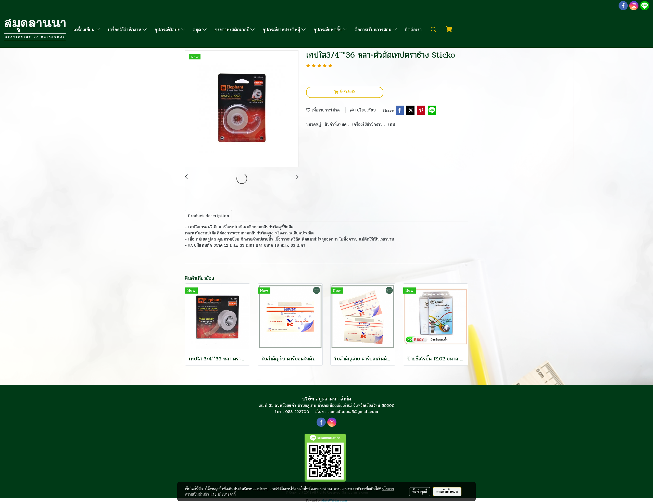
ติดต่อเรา (413, 29)
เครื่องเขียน (84, 29)
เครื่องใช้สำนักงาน (125, 29)
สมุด (198, 29)
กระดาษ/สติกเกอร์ (232, 29)
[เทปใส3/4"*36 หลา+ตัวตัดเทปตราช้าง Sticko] (241, 109)
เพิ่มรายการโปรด (325, 110)
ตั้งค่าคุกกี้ (419, 491)
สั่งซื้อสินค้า (346, 92)
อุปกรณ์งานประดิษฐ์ (282, 29)
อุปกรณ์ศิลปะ (168, 29)
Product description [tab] (208, 215)
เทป (391, 124)
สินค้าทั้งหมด (336, 124)
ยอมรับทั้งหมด (447, 491)
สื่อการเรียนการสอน (374, 29)
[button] (433, 29)
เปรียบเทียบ (365, 110)
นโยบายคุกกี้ (227, 494)
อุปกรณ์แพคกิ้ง (328, 29)
